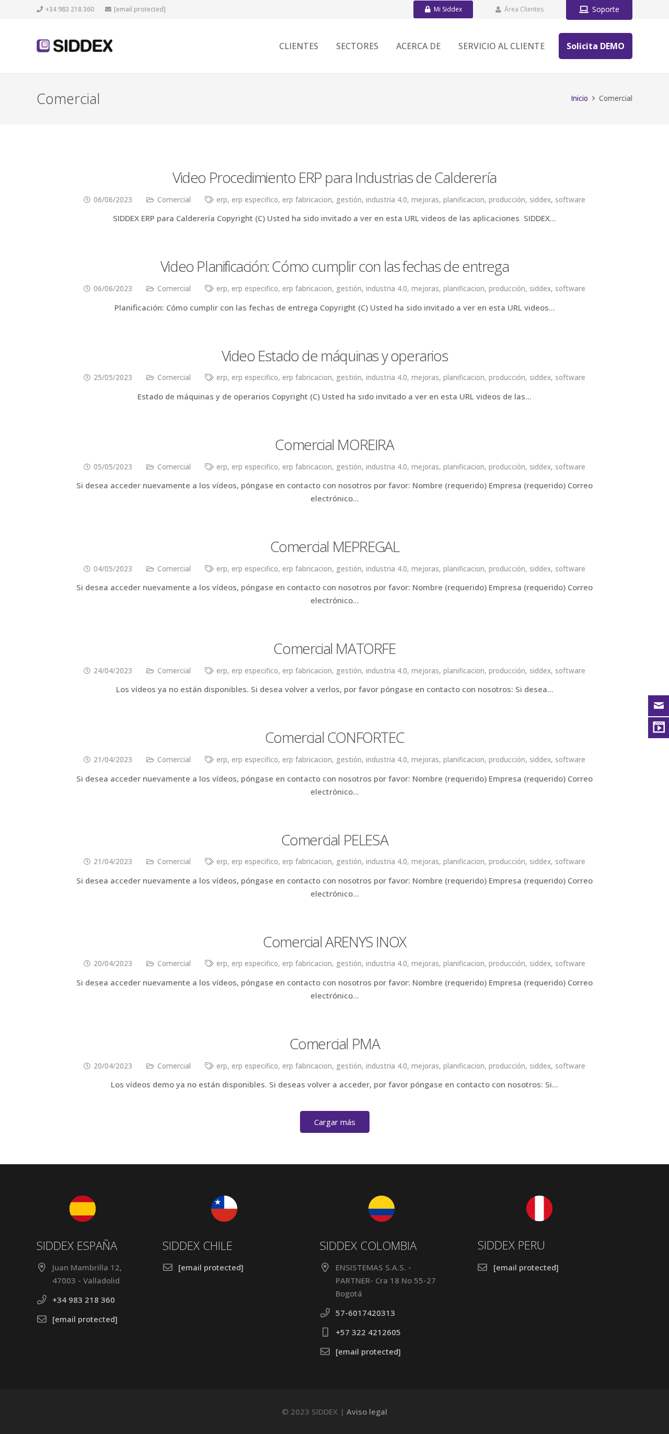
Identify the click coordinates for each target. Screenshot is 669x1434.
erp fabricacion (307, 199)
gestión (349, 199)
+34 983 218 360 (83, 1299)
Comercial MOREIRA (334, 444)
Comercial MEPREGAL (334, 546)
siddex (540, 199)
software (570, 199)
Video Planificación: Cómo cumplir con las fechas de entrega (334, 266)
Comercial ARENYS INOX (334, 941)
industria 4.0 (386, 199)
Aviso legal (367, 1411)
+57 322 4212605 (368, 1332)
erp (221, 199)
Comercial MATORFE (334, 648)
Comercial (174, 199)
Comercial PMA (335, 1043)
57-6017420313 (365, 1312)
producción (507, 199)
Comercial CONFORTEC (334, 737)
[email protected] (140, 9)
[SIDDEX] (75, 46)
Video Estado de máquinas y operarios (335, 355)
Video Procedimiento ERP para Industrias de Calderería (334, 177)
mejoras (425, 199)
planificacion (464, 199)
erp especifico (255, 199)
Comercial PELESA (334, 840)
